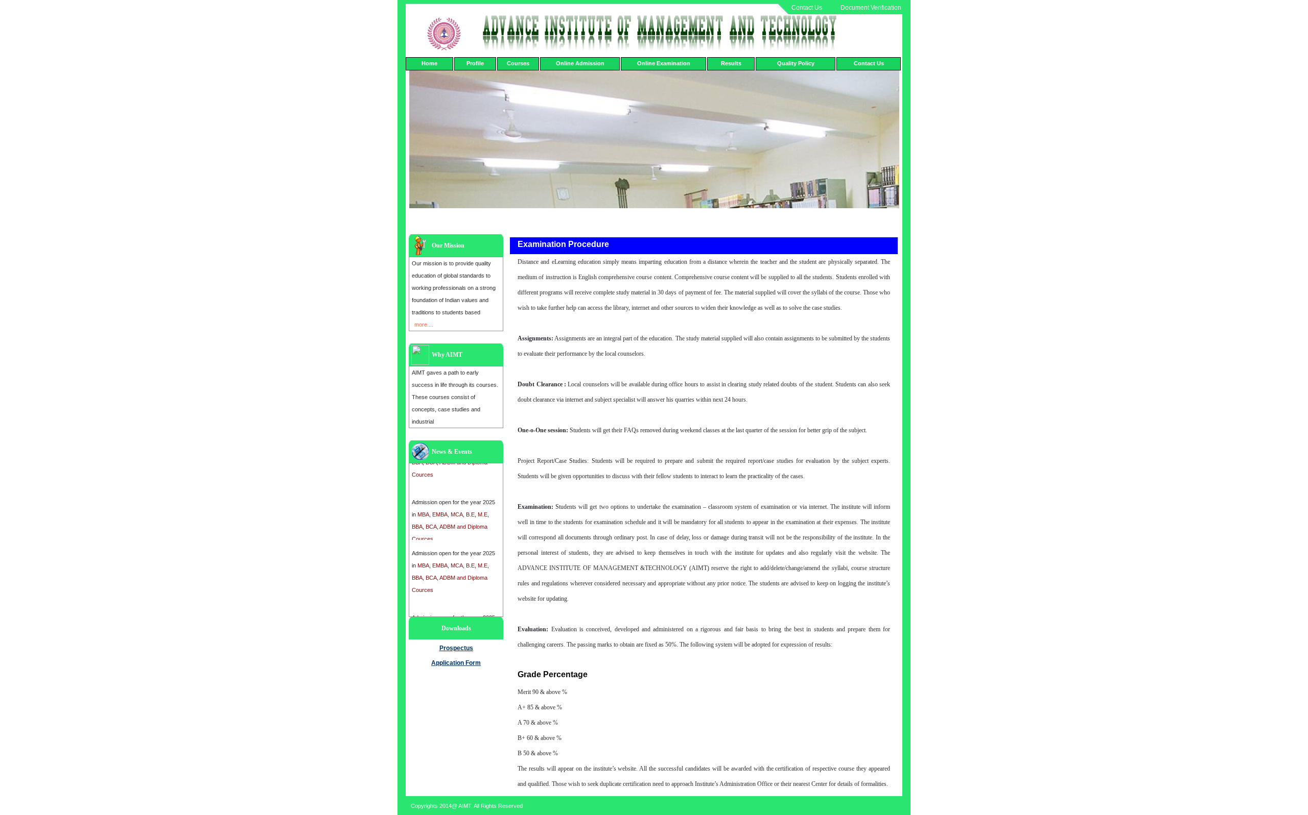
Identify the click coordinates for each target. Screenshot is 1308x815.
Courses (518, 63)
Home (429, 63)
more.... (423, 325)
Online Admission (580, 63)
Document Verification (870, 7)
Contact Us (806, 7)
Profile (475, 63)
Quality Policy (795, 63)
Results (731, 63)
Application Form (456, 662)
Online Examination (663, 63)
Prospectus (456, 648)
